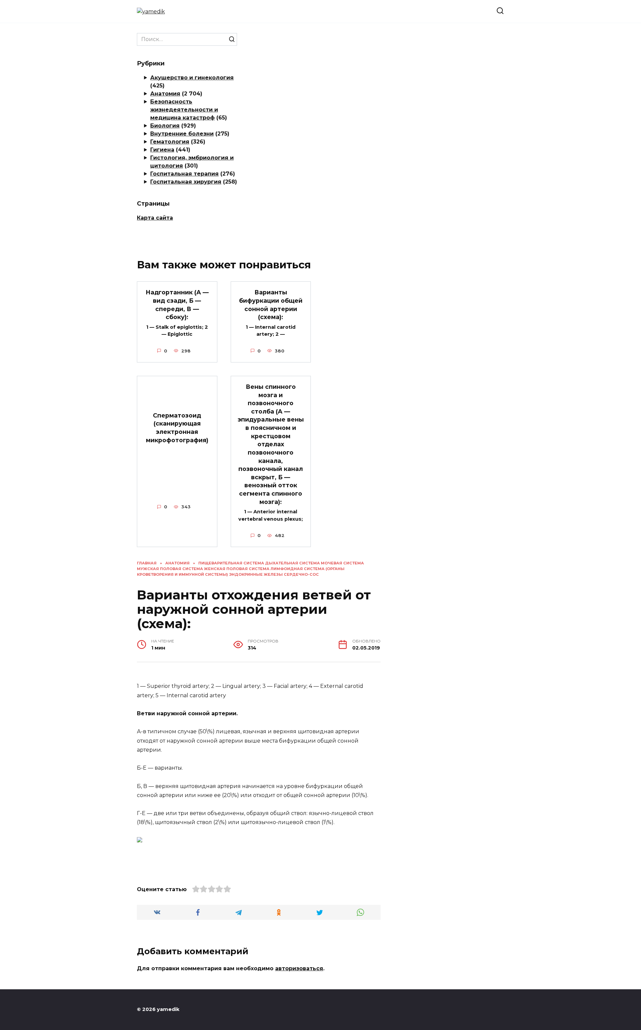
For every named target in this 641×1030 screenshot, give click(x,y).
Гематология (169, 142)
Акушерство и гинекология (192, 77)
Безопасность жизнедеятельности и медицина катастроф (184, 109)
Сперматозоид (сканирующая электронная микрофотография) (177, 427)
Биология (165, 125)
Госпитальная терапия (184, 174)
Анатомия (165, 93)
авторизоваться (299, 968)
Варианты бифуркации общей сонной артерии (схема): (270, 304)
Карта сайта (155, 218)
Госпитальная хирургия (185, 182)
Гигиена (162, 150)
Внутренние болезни (182, 134)
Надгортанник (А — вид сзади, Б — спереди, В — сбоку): (177, 304)
